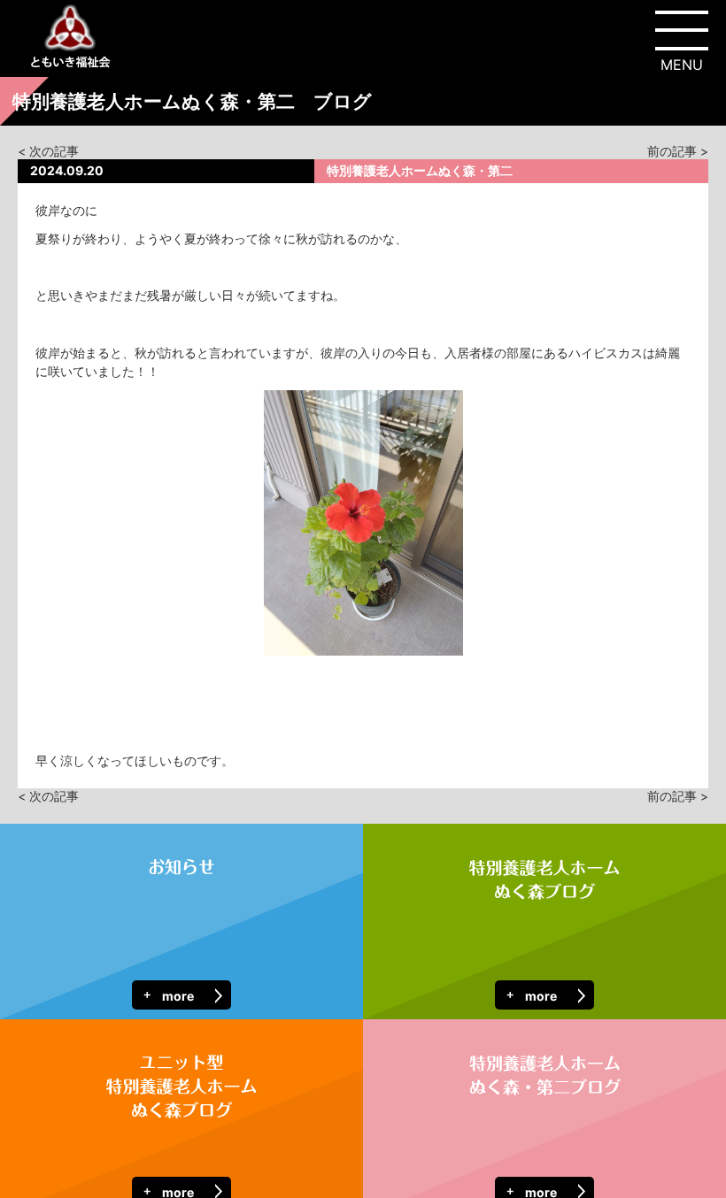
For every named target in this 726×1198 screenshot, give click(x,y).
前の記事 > (677, 150)
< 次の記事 (48, 150)
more (178, 995)
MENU (681, 64)
